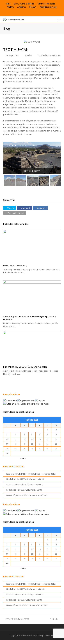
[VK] (29, 12)
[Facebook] (26, 12)
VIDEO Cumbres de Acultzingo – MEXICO (24, 484)
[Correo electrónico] (37, 12)
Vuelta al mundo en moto (49, 55)
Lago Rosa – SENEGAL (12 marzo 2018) (24, 489)
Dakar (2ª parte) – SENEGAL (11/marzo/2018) (26, 495)
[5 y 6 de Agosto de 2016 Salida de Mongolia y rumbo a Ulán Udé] (32, 296)
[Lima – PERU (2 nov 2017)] (32, 246)
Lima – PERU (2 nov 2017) (15, 265)
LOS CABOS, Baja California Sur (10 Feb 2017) (25, 367)
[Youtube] (33, 12)
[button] (59, 19)
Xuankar (28, 55)
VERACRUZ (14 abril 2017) (17, 619)
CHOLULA (54, 619)
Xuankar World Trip (27, 635)
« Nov (23, 458)
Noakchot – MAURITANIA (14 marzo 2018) (25, 479)
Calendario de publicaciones (18, 411)
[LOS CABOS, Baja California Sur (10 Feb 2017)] (32, 347)
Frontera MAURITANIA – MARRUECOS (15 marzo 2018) (30, 473)
